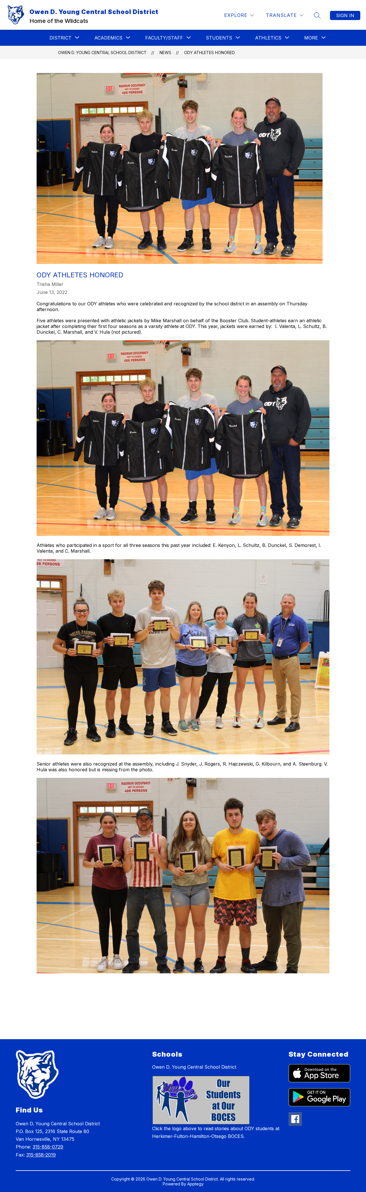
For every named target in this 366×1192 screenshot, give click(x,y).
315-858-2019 (41, 1155)
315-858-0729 (48, 1147)
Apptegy (195, 1183)
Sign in (345, 15)
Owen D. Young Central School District (102, 52)
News (165, 52)
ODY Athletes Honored (209, 52)
